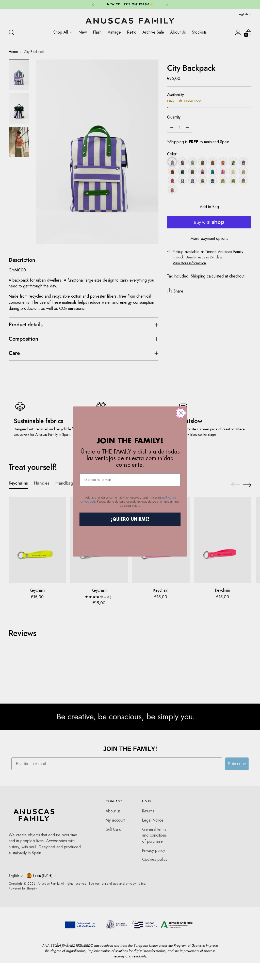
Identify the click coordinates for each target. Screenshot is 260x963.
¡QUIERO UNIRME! (130, 519)
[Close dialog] (180, 412)
